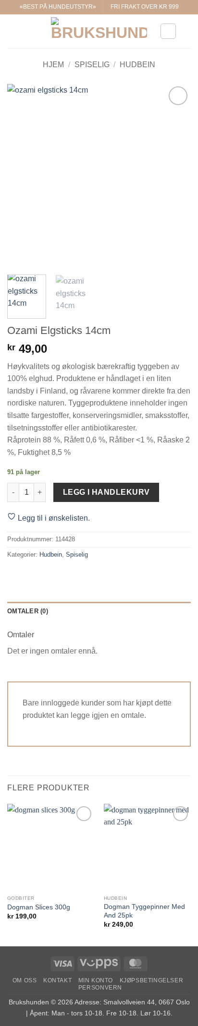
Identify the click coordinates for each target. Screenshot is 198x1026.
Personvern (100, 987)
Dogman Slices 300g (38, 907)
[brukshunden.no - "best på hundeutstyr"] (99, 31)
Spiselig (92, 64)
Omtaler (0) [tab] (27, 611)
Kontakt (57, 980)
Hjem (53, 64)
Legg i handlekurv (106, 492)
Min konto (95, 980)
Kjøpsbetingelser (152, 980)
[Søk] (187, 31)
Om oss (24, 980)
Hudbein (137, 64)
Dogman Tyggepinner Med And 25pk (144, 911)
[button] (13, 31)
